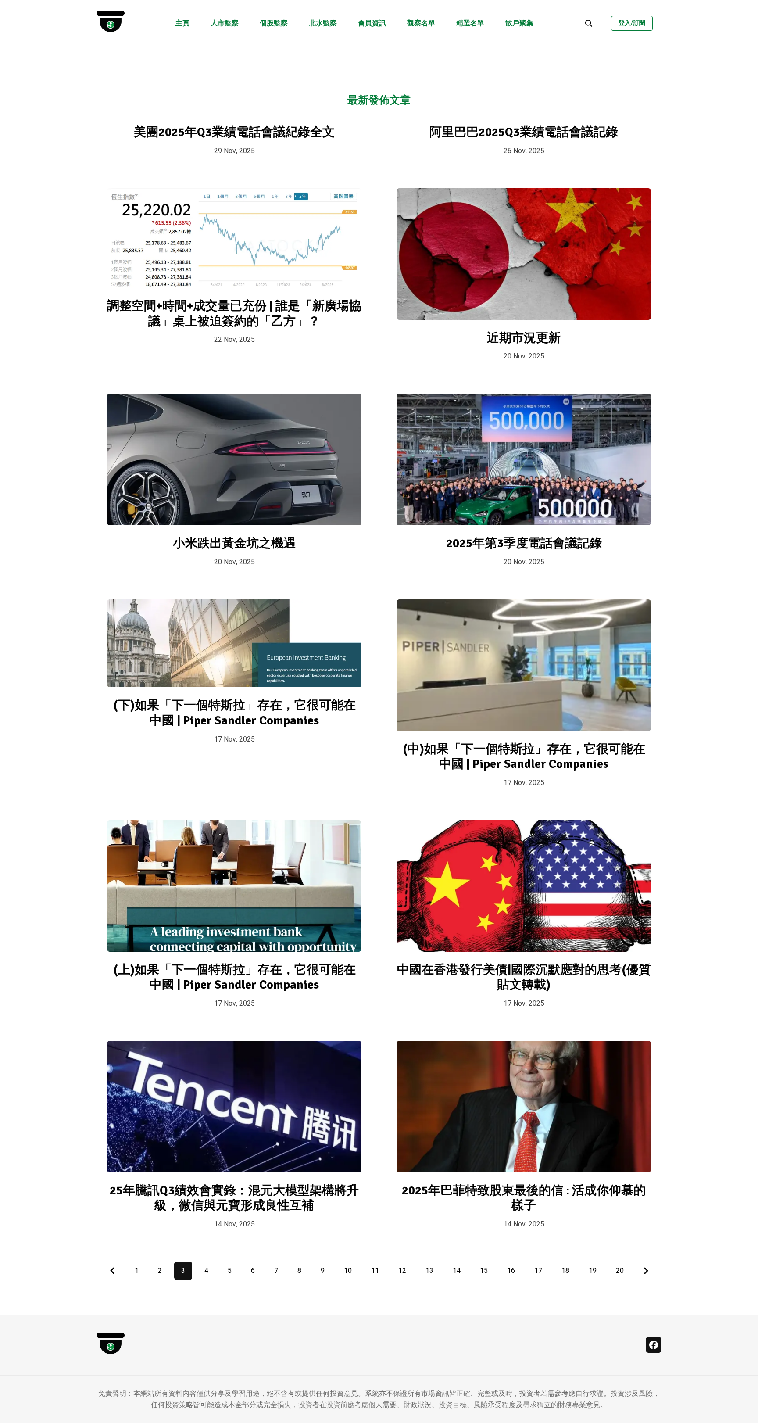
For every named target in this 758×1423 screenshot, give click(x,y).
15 (484, 1270)
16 (511, 1270)
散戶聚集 (519, 23)
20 (620, 1270)
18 (565, 1270)
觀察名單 (421, 23)
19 (593, 1270)
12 (402, 1270)
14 (457, 1270)
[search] (593, 23)
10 (348, 1270)
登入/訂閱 (632, 23)
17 (538, 1270)
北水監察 (323, 23)
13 (429, 1270)
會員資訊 (372, 23)
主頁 (182, 23)
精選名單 (470, 23)
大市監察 (225, 23)
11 (375, 1270)
